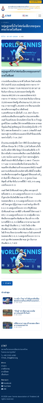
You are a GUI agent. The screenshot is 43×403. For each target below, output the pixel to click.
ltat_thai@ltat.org (10, 358)
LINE (4, 389)
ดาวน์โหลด (4, 372)
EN (27, 16)
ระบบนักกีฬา (35, 2)
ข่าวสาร (5, 22)
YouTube (7, 386)
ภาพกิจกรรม (5, 369)
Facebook (7, 383)
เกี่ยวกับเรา (5, 374)
